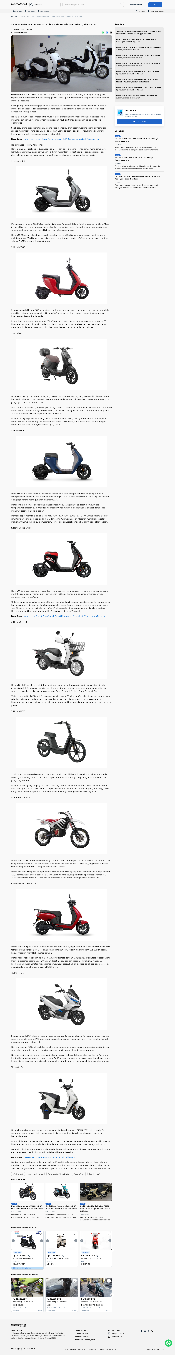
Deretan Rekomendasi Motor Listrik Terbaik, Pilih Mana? (49, 1157)
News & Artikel (24, 16)
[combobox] (43, 4)
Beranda (14, 16)
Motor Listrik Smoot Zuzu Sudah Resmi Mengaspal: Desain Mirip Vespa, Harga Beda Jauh (65, 616)
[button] (18, 1174)
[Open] (58, 5)
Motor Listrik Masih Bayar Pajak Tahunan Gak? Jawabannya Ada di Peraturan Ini (61, 139)
